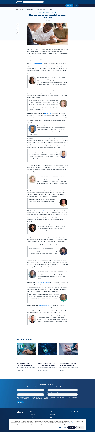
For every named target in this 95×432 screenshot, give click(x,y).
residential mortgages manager (43, 282)
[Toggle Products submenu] (50, 2)
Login (76, 5)
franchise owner (48, 113)
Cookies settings (62, 427)
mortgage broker (38, 63)
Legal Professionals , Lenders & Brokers (48, 12)
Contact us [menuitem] (52, 411)
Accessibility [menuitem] (52, 414)
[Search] (42, 2)
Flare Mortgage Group (49, 163)
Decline (80, 427)
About (68, 1)
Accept (71, 427)
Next (78, 358)
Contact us (75, 1)
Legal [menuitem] (51, 417)
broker (44, 210)
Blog (25, 9)
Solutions (54, 1)
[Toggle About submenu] (70, 2)
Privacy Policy (70, 422)
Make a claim (69, 5)
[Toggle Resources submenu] (64, 2)
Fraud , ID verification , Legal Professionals (26, 356)
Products (47, 1)
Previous (16, 358)
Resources (61, 1)
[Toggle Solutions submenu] (57, 2)
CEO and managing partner (45, 305)
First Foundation (56, 258)
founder (38, 235)
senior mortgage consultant (41, 138)
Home (17, 9)
